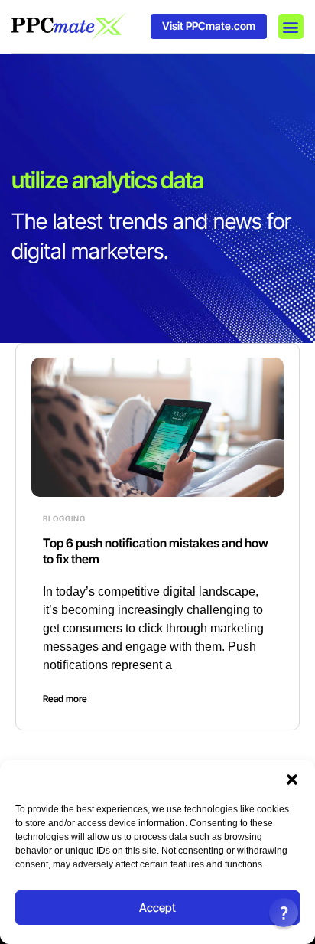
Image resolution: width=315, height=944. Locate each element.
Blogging (64, 518)
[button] (292, 779)
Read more (65, 698)
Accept (157, 907)
